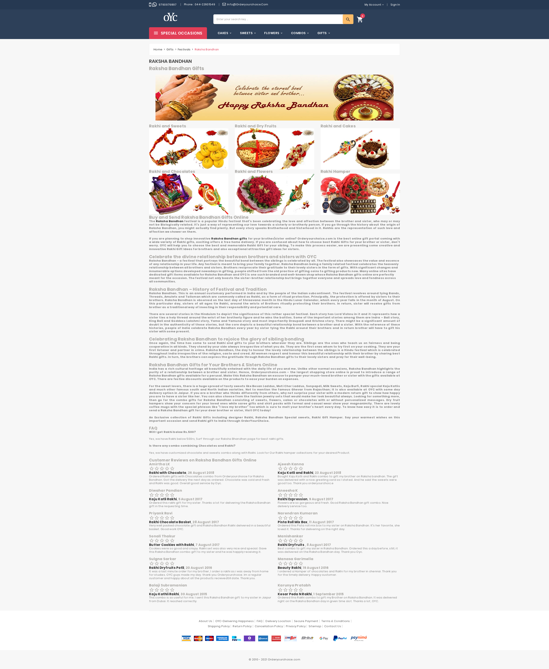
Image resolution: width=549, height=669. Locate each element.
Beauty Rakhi (289, 567)
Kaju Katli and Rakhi (295, 472)
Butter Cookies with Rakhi (171, 544)
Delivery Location (278, 621)
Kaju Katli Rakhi (163, 499)
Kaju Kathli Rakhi (164, 594)
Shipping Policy (219, 626)
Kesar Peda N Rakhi (295, 594)
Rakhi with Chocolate (167, 472)
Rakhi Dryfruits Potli (166, 567)
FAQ (259, 621)
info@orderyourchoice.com (247, 4)
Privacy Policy (296, 626)
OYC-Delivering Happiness (234, 621)
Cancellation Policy (269, 626)
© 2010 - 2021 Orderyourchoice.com (274, 659)
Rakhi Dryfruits (291, 544)
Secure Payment (306, 621)
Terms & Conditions (335, 621)
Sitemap (315, 626)
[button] (360, 19)
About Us (205, 621)
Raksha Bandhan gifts (229, 239)
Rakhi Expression (292, 499)
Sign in (395, 4)
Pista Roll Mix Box (293, 522)
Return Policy (242, 626)
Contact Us (332, 626)
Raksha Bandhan (169, 221)
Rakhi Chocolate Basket (170, 522)
